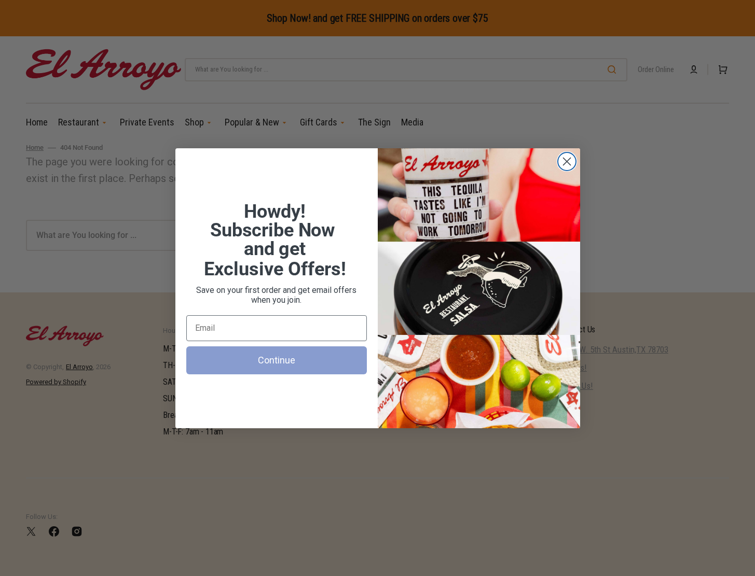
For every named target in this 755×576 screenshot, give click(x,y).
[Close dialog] (567, 161)
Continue (276, 360)
